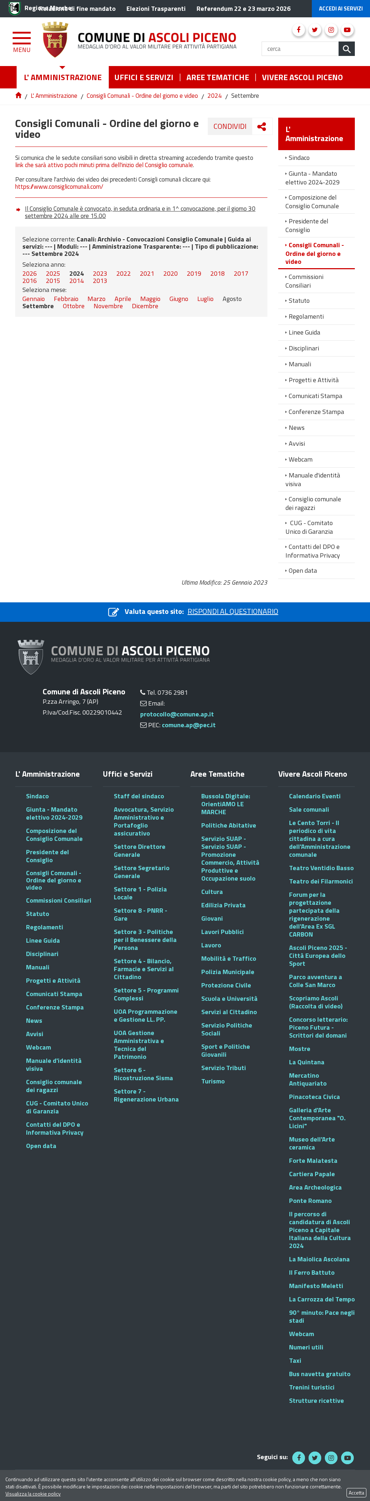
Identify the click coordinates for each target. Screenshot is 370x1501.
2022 (123, 273)
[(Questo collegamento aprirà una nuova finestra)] (298, 29)
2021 (147, 273)
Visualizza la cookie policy (33, 1493)
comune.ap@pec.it (189, 725)
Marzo (96, 299)
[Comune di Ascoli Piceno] (152, 41)
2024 (214, 95)
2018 (217, 273)
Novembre (108, 306)
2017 (241, 273)
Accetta (356, 1492)
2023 (100, 273)
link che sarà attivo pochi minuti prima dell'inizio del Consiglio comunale (104, 165)
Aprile (123, 299)
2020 (170, 273)
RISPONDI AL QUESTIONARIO (233, 611)
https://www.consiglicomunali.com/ (59, 186)
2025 (53, 273)
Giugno (178, 299)
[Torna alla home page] (19, 95)
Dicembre (145, 306)
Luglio (205, 299)
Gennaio (33, 299)
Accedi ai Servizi (341, 8)
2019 (194, 273)
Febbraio (66, 299)
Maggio (150, 299)
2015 (53, 280)
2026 (29, 273)
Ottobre (74, 306)
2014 (76, 280)
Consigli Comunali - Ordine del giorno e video (142, 95)
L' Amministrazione (54, 95)
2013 (100, 280)
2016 (29, 280)
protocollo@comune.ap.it (177, 714)
